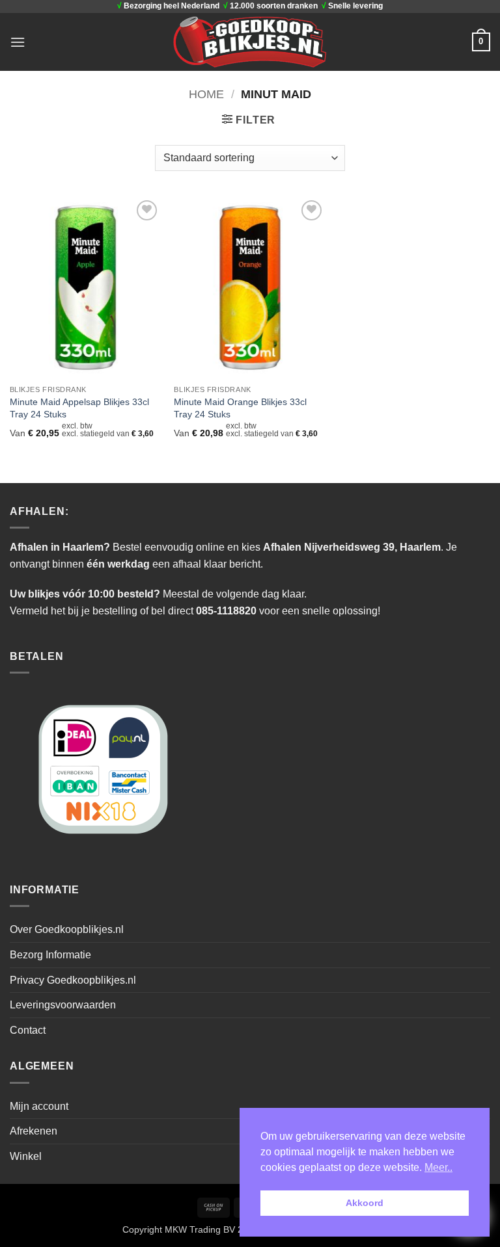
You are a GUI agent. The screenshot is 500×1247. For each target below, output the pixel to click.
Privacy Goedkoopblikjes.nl (73, 980)
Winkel (26, 1156)
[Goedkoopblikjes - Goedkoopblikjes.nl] (250, 41)
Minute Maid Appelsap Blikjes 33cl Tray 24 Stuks (79, 408)
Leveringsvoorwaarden (63, 1004)
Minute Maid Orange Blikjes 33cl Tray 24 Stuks (240, 408)
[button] (17, 42)
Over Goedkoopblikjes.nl (67, 929)
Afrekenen (33, 1130)
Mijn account (39, 1106)
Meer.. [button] (438, 1167)
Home (206, 94)
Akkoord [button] (364, 1203)
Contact (28, 1030)
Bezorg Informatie (50, 954)
